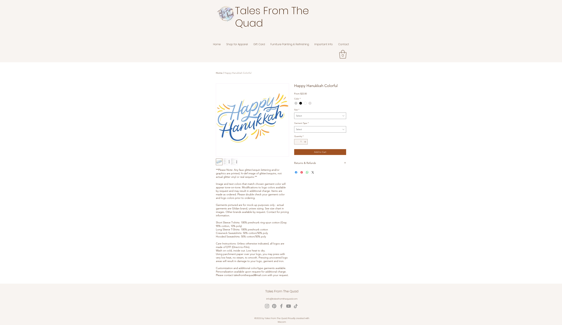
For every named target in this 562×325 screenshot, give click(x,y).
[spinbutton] (301, 141)
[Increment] (305, 141)
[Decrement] (296, 141)
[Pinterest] (274, 306)
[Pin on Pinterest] (301, 172)
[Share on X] (313, 172)
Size (296, 109)
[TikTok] (296, 306)
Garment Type (301, 123)
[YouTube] (288, 306)
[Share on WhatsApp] (307, 172)
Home (219, 72)
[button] (342, 54)
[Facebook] (281, 306)
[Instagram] (267, 306)
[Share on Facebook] (296, 172)
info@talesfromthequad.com (282, 298)
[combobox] (320, 116)
